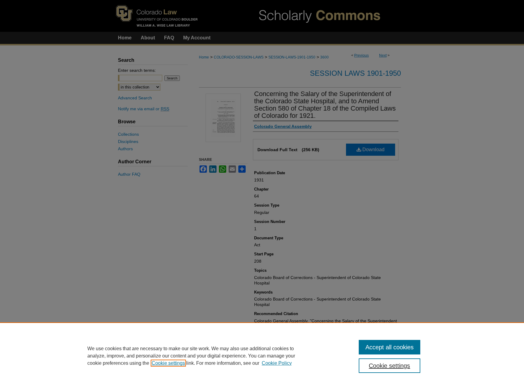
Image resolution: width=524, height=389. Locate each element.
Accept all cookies (389, 347)
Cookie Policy (277, 363)
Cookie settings (168, 363)
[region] (262, 355)
